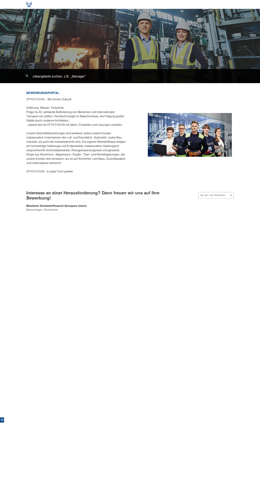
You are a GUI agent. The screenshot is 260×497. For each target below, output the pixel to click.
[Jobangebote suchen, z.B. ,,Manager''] (130, 76)
